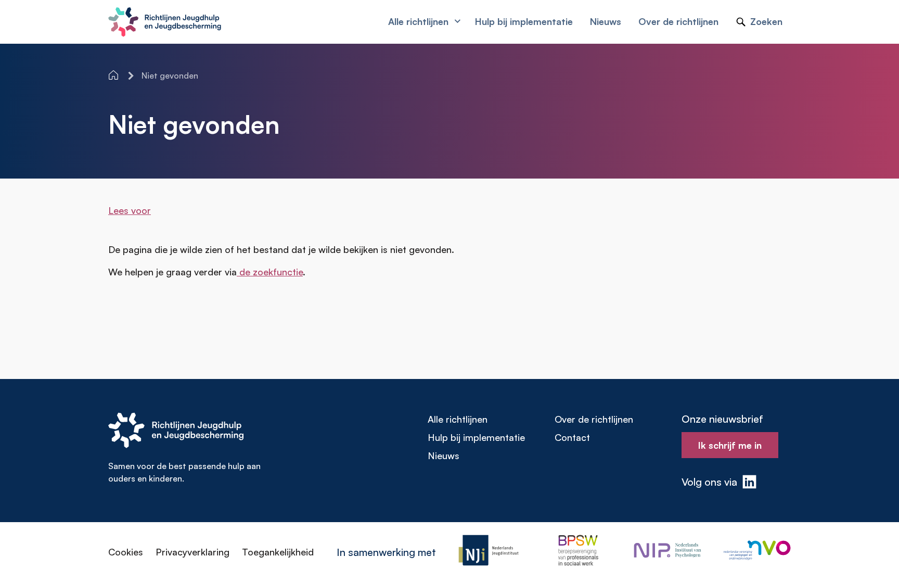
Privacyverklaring (192, 552)
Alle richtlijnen (457, 419)
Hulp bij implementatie (476, 437)
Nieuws (443, 455)
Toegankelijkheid (278, 552)
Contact (572, 437)
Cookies (125, 552)
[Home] (114, 75)
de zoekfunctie (270, 271)
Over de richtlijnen (594, 419)
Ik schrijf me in (730, 445)
